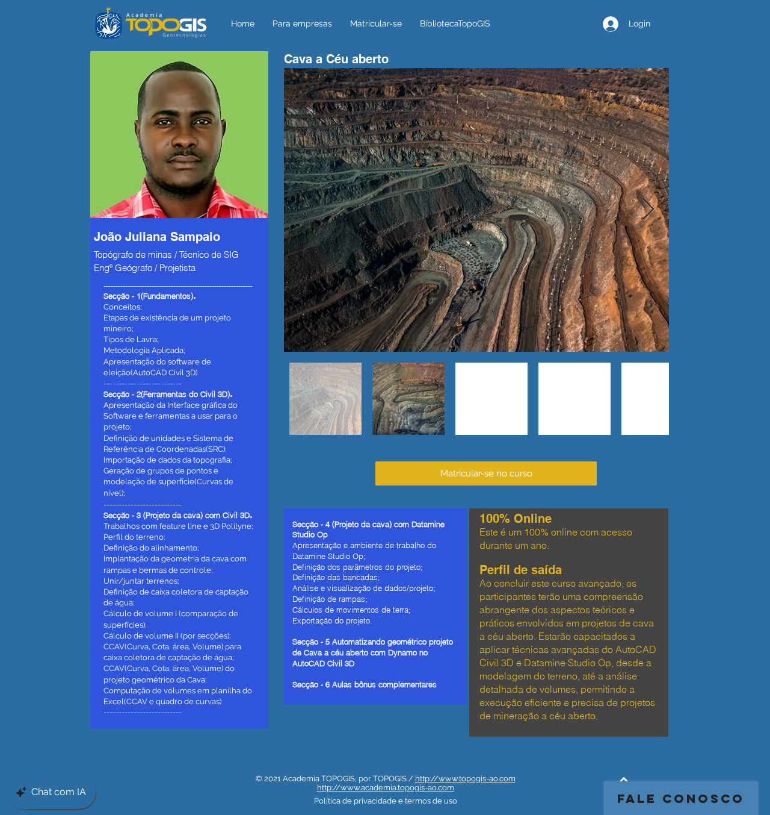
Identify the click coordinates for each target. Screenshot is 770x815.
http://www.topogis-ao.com (465, 778)
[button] (486, 473)
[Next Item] (648, 210)
